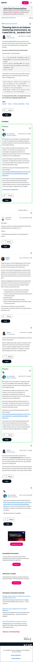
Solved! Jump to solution (10, 23)
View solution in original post (10, 189)
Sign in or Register (14, 12)
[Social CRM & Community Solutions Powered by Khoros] (27, 638)
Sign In (25, 2)
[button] (30, 24)
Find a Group (16, 582)
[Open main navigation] (31, 2)
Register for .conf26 (16, 544)
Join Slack (16, 564)
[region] (16, 654)
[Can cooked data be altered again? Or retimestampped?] (31, 210)
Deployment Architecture (9, 17)
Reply (6, 114)
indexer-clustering (18, 104)
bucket (4, 104)
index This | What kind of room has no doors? (15, 621)
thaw (27, 104)
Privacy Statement (16, 655)
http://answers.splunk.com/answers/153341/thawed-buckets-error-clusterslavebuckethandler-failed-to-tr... (16, 173)
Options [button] (30, 18)
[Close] (30, 648)
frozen (10, 104)
